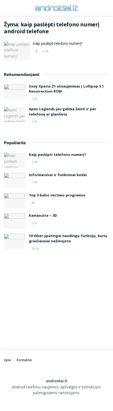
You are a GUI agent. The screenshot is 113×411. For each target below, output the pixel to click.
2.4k (45, 51)
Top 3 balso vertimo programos (57, 196)
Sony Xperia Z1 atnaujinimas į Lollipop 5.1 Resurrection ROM (66, 89)
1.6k (34, 99)
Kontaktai (24, 359)
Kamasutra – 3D (43, 216)
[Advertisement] (56, 298)
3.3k (34, 223)
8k (33, 203)
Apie (7, 359)
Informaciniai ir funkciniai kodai (58, 175)
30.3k (35, 248)
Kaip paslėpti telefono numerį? (58, 44)
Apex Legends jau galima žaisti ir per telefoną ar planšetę (62, 112)
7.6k (34, 182)
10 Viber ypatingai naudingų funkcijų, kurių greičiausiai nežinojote (68, 238)
